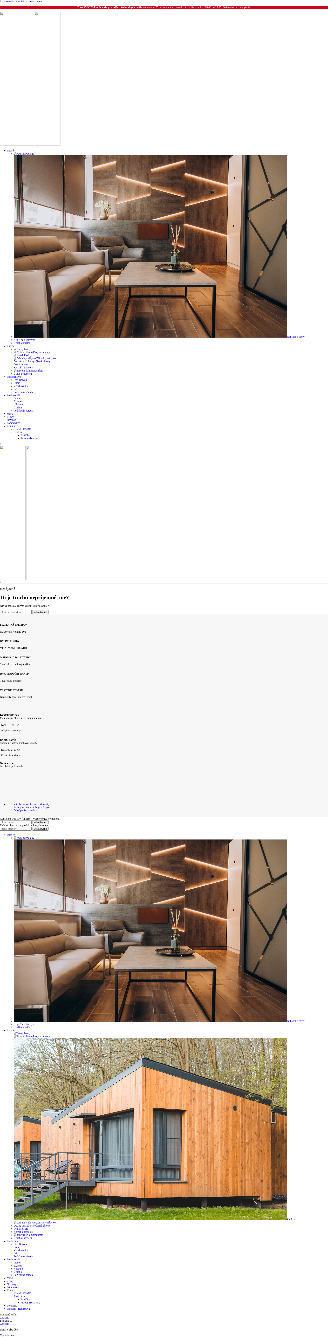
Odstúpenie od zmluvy (26, 810)
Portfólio (25, 435)
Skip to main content (31, 1)
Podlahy (29, 153)
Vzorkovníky (21, 386)
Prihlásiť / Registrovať (19, 1308)
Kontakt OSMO (22, 429)
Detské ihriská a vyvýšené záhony (32, 361)
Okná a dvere (21, 364)
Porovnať (12, 1305)
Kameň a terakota (23, 367)
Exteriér (18, 401)
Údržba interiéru (22, 342)
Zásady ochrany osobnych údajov (32, 807)
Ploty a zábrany (41, 352)
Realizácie (19, 432)
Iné (15, 389)
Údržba (18, 407)
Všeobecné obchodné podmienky (32, 804)
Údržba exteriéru (23, 373)
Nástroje (18, 404)
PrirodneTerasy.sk (30, 438)
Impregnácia (36, 370)
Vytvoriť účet (7, 1335)
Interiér (17, 398)
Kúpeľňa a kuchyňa (24, 339)
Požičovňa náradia (23, 392)
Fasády (28, 355)
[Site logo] (17, 144)
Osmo (17, 382)
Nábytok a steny (296, 336)
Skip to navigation (10, 1)
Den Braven (20, 379)
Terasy (27, 349)
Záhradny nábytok (46, 358)
